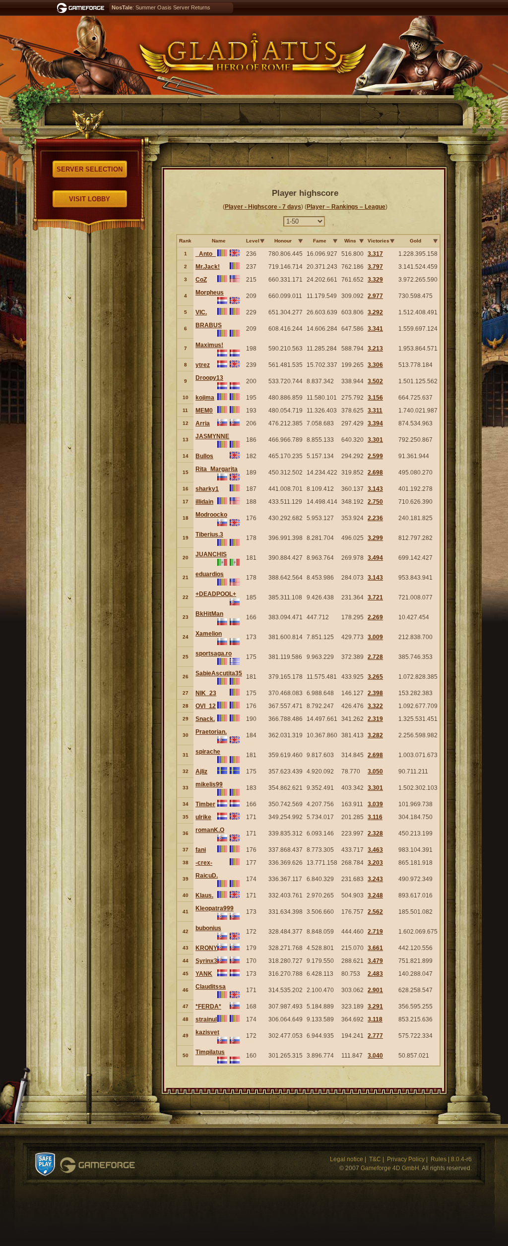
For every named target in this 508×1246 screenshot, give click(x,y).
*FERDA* (208, 1006)
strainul (206, 1019)
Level (252, 240)
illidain (204, 501)
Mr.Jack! (207, 266)
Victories (378, 240)
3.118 (375, 1019)
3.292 (375, 312)
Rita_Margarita (216, 469)
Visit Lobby (89, 199)
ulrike (203, 817)
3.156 (375, 397)
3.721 (375, 597)
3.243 (375, 879)
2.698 (375, 472)
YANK (203, 973)
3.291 (375, 1006)
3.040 (375, 1055)
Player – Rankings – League (346, 206)
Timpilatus (210, 1052)
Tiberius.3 (209, 534)
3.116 (375, 817)
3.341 (375, 328)
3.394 (375, 423)
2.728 (375, 656)
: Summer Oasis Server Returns (161, 7)
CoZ (201, 279)
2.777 (375, 1035)
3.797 (375, 266)
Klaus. (204, 895)
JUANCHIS (211, 554)
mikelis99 (209, 784)
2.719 (375, 931)
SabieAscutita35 (218, 673)
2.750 (375, 501)
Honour (283, 240)
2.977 (375, 296)
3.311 (375, 410)
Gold (415, 240)
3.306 (375, 364)
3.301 (375, 439)
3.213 (375, 348)
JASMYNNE (212, 436)
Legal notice (346, 1159)
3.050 (375, 771)
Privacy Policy (406, 1159)
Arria (202, 423)
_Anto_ (205, 253)
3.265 (375, 676)
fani (200, 849)
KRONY (206, 948)
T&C (375, 1159)
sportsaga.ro (213, 653)
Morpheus (209, 292)
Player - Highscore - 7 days (263, 206)
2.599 (375, 456)
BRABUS (208, 325)
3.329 (375, 279)
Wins (350, 240)
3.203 (375, 862)
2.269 (375, 617)
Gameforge (97, 1165)
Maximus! (209, 345)
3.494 (375, 557)
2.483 (375, 973)
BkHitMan (209, 613)
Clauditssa (210, 986)
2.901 (375, 990)
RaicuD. (206, 875)
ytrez (202, 364)
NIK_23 (205, 693)
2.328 (375, 833)
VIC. (201, 312)
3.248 (375, 895)
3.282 (375, 735)
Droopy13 (209, 377)
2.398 (375, 693)
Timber (205, 804)
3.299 (375, 537)
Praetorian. (211, 731)
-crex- (203, 862)
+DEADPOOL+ (215, 594)
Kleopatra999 (214, 908)
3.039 (375, 804)
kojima (204, 397)
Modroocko (211, 514)
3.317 (375, 253)
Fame (319, 240)
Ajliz (201, 771)
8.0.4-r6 (461, 1159)
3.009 (375, 637)
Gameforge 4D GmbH (390, 1168)
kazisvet (207, 1032)
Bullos (204, 456)
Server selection (90, 169)
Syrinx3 (206, 960)
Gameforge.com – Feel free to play (82, 8)
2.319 (375, 718)
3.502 (375, 381)
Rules (438, 1159)
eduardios (209, 574)
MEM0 (204, 410)
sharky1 (207, 488)
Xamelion (208, 633)
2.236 (375, 518)
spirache (207, 751)
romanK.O (209, 830)
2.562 (375, 911)
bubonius (208, 928)
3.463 (375, 849)
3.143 (375, 488)
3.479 (375, 960)
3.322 (375, 706)
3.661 (375, 948)
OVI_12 (205, 706)
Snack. (205, 718)
